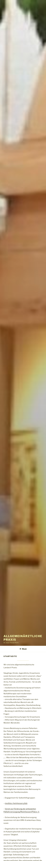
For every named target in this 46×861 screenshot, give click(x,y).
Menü (24, 649)
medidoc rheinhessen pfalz (16, 803)
